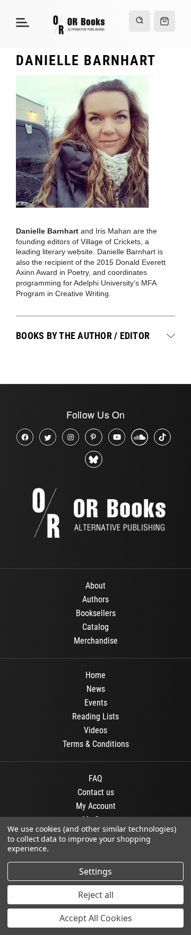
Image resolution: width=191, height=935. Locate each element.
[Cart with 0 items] (164, 21)
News (95, 689)
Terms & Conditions (96, 744)
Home (95, 675)
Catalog (95, 627)
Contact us (95, 792)
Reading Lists (95, 716)
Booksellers (96, 613)
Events (95, 703)
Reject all (96, 895)
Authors (95, 599)
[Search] (139, 21)
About (95, 586)
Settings (95, 871)
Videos (95, 730)
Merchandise (96, 641)
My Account (96, 806)
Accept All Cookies (95, 918)
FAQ (95, 778)
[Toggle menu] (21, 22)
